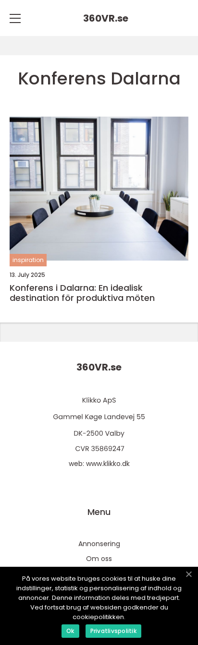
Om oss (99, 558)
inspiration (28, 260)
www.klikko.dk (108, 463)
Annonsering (99, 544)
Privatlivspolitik (113, 631)
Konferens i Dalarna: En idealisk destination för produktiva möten (82, 293)
